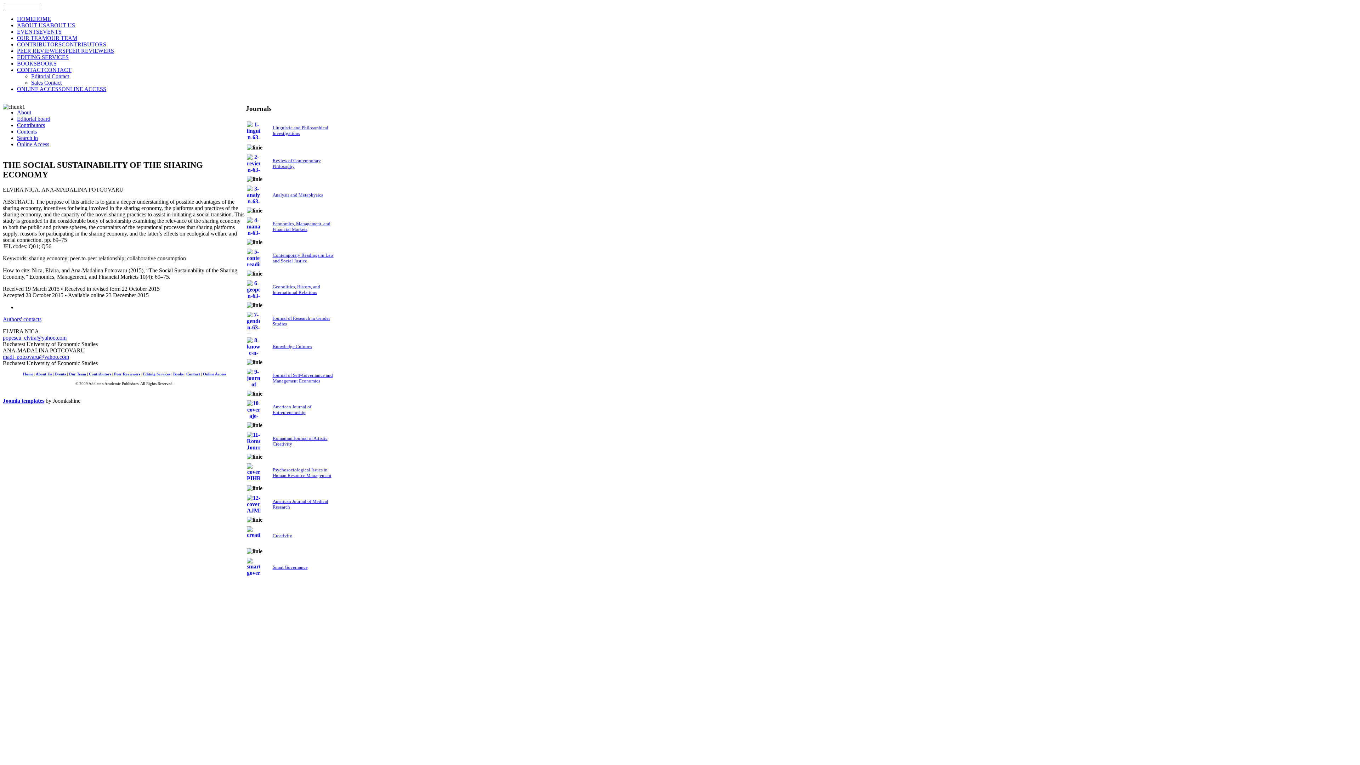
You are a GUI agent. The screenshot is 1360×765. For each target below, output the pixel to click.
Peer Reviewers (127, 374)
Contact (193, 374)
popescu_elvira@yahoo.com (35, 338)
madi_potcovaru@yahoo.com (36, 357)
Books (178, 374)
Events (60, 374)
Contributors (100, 374)
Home (28, 374)
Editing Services (156, 374)
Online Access (214, 374)
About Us (44, 374)
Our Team (77, 374)
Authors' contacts (22, 319)
